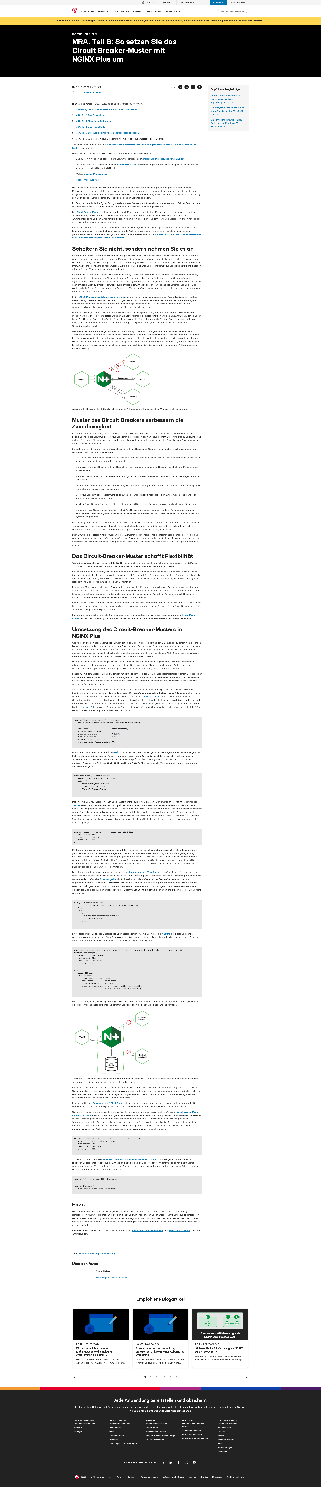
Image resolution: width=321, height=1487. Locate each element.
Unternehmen (80, 34)
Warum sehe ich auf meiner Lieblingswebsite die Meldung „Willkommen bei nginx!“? (94, 1351)
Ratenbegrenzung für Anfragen (144, 872)
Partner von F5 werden (192, 1434)
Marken (119, 1477)
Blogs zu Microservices (95, 174)
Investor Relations (226, 1439)
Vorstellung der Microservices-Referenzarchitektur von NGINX (107, 109)
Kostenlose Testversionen (85, 1423)
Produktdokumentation (119, 1423)
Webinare (113, 1439)
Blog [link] (95, 34)
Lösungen (77, 1431)
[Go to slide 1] (145, 1377)
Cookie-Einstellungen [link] (235, 1477)
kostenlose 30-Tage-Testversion (147, 1230)
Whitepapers (115, 1427)
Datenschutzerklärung (149, 1477)
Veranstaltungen (225, 1447)
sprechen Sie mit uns (179, 1230)
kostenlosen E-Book (127, 164)
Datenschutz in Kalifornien (173, 1477)
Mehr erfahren (255, 21)
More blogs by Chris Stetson (110, 1277)
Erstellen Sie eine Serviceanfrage (160, 1435)
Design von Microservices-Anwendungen (163, 159)
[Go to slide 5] (170, 1377)
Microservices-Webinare (87, 180)
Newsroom (222, 1451)
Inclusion (222, 1435)
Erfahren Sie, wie (236, 1407)
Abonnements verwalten (156, 1423)
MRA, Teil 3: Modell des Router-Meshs (94, 121)
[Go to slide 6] (176, 1377)
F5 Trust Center (225, 1427)
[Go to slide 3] (157, 1377)
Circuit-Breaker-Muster (88, 212)
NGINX (139, 1344)
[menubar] (160, 2)
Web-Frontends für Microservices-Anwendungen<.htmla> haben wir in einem (145, 144)
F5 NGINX (84, 1253)
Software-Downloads (154, 1439)
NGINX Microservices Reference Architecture (101, 297)
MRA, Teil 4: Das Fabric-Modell (91, 127)
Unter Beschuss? (238, 2)
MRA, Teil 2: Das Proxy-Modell (90, 115)
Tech (92, 1253)
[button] (137, 379)
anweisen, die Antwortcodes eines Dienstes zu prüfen (130, 1159)
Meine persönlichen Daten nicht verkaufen (205, 1477)
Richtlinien (132, 1477)
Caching (166, 934)
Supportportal (151, 1427)
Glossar (112, 1431)
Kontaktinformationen (227, 1423)
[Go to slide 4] (164, 1377)
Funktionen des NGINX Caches (108, 1103)
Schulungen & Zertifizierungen (123, 1443)
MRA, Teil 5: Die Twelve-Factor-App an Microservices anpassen (107, 133)
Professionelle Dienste (155, 1431)
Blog (220, 1443)
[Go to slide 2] (151, 1377)
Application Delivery (105, 1253)
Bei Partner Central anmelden (195, 1438)
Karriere (221, 1431)
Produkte (77, 1427)
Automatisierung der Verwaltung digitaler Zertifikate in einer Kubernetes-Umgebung (160, 1351)
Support (204, 2)
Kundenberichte (116, 1435)
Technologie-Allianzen (191, 1430)
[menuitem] (148, 2)
